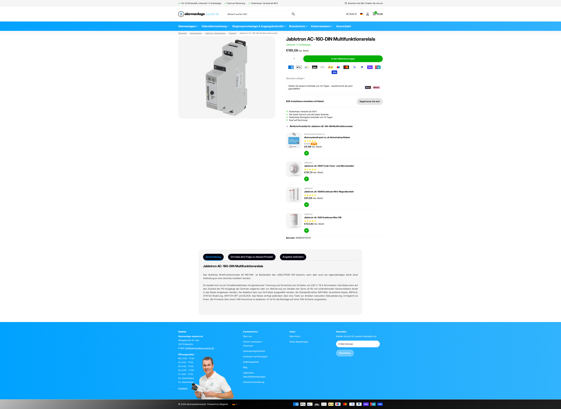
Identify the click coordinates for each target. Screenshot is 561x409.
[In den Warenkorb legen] (306, 153)
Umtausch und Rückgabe (255, 356)
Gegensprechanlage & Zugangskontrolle (257, 26)
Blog (245, 367)
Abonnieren (345, 353)
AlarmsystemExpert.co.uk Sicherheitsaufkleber (327, 137)
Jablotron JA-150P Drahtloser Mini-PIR (323, 217)
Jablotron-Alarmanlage (215, 33)
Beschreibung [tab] (213, 256)
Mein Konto (295, 336)
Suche (293, 14)
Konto (292, 331)
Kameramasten (320, 26)
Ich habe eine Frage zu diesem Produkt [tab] (252, 256)
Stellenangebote (251, 362)
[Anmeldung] (367, 14)
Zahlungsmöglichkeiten (254, 351)
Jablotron (308, 162)
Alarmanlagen (187, 26)
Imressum (182, 388)
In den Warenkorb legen (343, 58)
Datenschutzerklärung (253, 382)
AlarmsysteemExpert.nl (314, 134)
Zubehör (232, 33)
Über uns (247, 336)
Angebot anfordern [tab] (293, 256)
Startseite (182, 33)
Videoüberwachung (214, 26)
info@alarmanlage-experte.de (199, 348)
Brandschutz (297, 26)
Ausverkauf (343, 26)
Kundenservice (250, 331)
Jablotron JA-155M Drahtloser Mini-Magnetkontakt (329, 191)
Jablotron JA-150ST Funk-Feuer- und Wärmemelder (329, 166)
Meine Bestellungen (299, 341)
